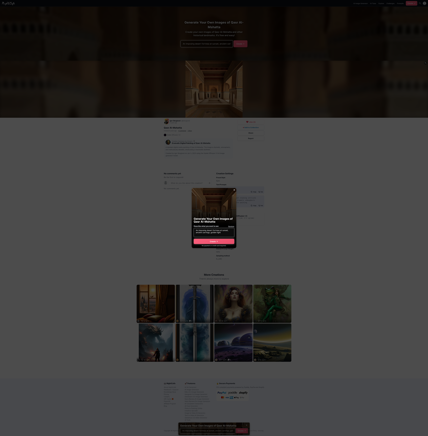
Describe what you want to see (206, 226)
